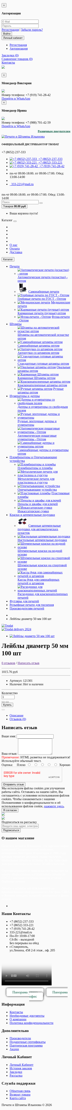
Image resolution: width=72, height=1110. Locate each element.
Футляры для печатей (24, 601)
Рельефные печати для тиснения (32, 605)
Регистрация (10, 29)
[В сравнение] (7, 702)
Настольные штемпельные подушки (42, 540)
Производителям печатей (27, 608)
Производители (20, 1038)
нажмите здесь (54, 806)
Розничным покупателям (54, 131)
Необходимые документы (27, 1015)
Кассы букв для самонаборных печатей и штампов (38, 581)
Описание (16, 715)
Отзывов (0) (18, 719)
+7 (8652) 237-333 (49, 159)
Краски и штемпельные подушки (32, 514)
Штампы (16, 324)
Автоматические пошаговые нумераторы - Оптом (37, 437)
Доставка (16, 252)
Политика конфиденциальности (31, 1023)
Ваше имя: (9, 736)
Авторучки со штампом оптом (38, 352)
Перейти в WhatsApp (16, 98)
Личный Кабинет (21, 1064)
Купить (7, 704)
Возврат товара (20, 1094)
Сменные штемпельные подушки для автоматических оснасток (39, 529)
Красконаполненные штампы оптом (42, 385)
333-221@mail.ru (22, 184)
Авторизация (19, 48)
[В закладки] (3, 702)
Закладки (16, 1072)
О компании (18, 1019)
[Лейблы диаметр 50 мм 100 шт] (32, 636)
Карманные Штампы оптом (36, 378)
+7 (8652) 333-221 (49, 162)
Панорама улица (25, 992)
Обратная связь (20, 1091)
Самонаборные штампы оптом (38, 345)
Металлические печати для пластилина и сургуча (36, 480)
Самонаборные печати (43, 291)
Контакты (16, 1012)
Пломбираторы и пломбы (35, 468)
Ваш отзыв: (9, 753)
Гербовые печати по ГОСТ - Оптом (42, 298)
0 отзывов (8, 663)
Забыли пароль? (32, 29)
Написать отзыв (28, 663)
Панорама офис (48, 994)
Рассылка (16, 1075)
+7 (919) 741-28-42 (51, 166)
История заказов (21, 1068)
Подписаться (11, 830)
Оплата (15, 248)
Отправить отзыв (13, 784)
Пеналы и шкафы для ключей (38, 504)
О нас (13, 245)
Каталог (8, 259)
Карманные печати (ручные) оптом (42, 313)
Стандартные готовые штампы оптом (43, 363)
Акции (14, 1049)
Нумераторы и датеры (25, 396)
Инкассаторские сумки (33, 511)
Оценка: (7, 765)
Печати (15, 266)
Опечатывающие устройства (37, 489)
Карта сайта (18, 1098)
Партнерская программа (26, 1045)
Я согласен (10, 810)
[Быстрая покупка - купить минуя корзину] (3, 709)
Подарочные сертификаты (28, 1042)
